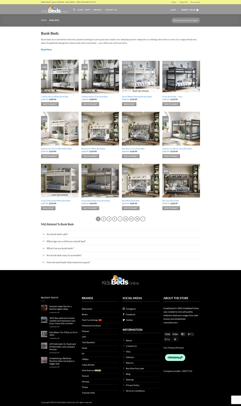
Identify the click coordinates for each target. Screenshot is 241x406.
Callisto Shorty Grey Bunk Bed (94, 96)
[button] (74, 9)
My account (195, 2)
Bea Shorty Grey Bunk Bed (133, 148)
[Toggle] (43, 235)
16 (125, 218)
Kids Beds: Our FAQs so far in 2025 (63, 333)
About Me (184, 2)
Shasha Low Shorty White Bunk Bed (56, 148)
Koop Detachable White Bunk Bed (55, 200)
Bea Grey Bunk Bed (170, 200)
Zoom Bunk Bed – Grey (172, 96)
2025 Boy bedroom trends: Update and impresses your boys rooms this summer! (62, 321)
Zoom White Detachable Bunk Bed (137, 96)
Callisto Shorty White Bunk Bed (54, 96)
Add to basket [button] (50, 104)
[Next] (142, 218)
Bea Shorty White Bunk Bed (93, 148)
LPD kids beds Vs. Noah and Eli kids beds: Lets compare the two (62, 346)
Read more (129, 104)
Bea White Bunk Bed (130, 200)
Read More (46, 49)
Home (174, 2)
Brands (97, 10)
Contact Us (111, 10)
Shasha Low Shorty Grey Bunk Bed (177, 148)
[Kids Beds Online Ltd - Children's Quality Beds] (55, 9)
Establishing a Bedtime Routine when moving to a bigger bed (61, 361)
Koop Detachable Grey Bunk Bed (95, 200)
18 (137, 218)
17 (131, 218)
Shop (87, 10)
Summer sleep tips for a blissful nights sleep (60, 307)
